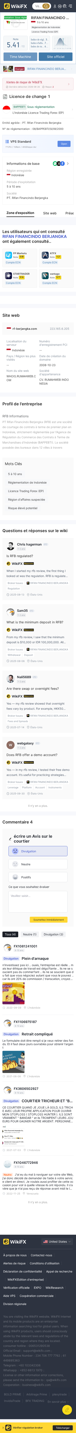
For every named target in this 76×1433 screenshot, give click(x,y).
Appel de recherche (59, 1271)
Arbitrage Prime (36, 1394)
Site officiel (55, 57)
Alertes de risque (14, 1263)
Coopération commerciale (37, 1295)
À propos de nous (15, 1255)
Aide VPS (9, 1295)
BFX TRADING (35, 1401)
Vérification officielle (16, 1287)
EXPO (37, 1287)
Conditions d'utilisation (44, 1263)
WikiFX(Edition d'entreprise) (25, 1279)
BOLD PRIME (12, 1394)
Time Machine (20, 57)
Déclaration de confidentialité (22, 1271)
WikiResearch (54, 1287)
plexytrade (59, 1394)
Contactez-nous (41, 1255)
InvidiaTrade (12, 1401)
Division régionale (14, 1304)
